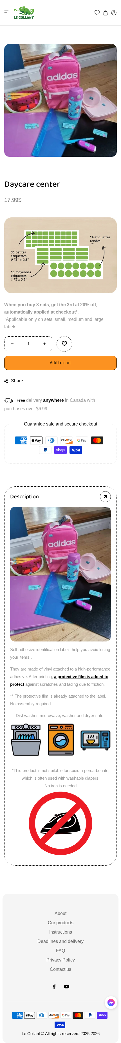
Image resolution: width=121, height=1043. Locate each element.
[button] (7, 13)
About (60, 913)
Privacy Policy (60, 960)
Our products (60, 922)
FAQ (60, 950)
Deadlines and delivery (60, 941)
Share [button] (17, 380)
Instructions (60, 932)
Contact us (60, 969)
